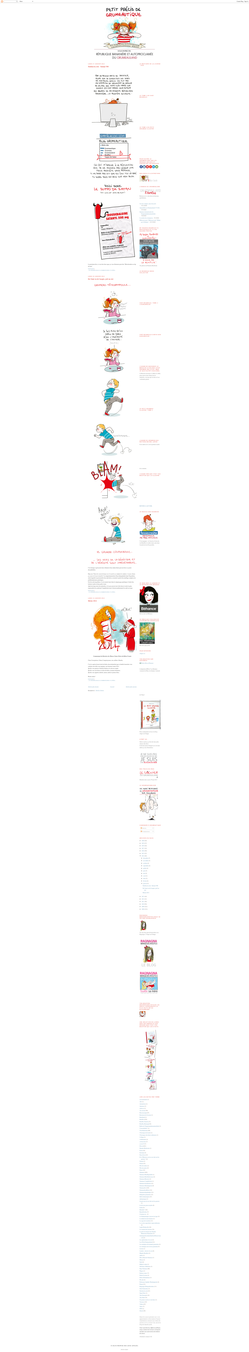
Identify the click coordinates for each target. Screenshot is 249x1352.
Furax (141, 1170)
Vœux (141, 1306)
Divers (141, 1146)
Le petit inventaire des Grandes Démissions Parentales (148, 1232)
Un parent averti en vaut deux (147, 1300)
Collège (142, 1137)
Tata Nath (142, 1297)
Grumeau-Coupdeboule (146, 1181)
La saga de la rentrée (145, 1221)
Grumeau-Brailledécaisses (146, 1177)
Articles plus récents (93, 687)
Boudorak (142, 1117)
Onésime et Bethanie (145, 1266)
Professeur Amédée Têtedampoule (148, 1282)
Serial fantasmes (144, 1289)
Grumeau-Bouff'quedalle (146, 1174)
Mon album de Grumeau (146, 1257)
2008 (143, 909)
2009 (143, 906)
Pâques (141, 1271)
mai (144, 873)
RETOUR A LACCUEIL (146, 506)
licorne (141, 1249)
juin (144, 871)
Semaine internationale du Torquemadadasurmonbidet (147, 213)
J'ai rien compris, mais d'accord (148, 204)
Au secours (142, 1110)
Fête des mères (143, 1166)
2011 (143, 901)
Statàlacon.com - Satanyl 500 (98, 66)
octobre (145, 863)
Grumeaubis (143, 1188)
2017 (143, 848)
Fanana (141, 1161)
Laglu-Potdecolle (144, 1227)
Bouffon (142, 1119)
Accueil (112, 687)
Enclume (142, 1153)
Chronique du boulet (145, 1133)
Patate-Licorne (143, 1275)
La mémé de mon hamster (146, 1219)
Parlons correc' (143, 1273)
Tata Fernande (143, 1295)
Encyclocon (143, 1155)
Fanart (141, 1163)
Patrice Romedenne (145, 1277)
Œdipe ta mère (143, 1264)
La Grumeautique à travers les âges (149, 1216)
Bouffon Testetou (144, 1121)
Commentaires (146, 831)
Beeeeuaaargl (143, 1113)
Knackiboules (143, 1212)
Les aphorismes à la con (146, 1240)
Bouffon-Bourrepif (144, 1124)
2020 (143, 841)
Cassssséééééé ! (144, 1128)
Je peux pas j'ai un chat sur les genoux (150, 1201)
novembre (146, 860)
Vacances (142, 1302)
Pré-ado (142, 1280)
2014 (143, 856)
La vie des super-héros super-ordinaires (150, 1223)
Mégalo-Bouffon (144, 1253)
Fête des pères (143, 1168)
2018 (143, 846)
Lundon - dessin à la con (146, 1251)
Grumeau (142, 1172)
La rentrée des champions (146, 218)
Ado (141, 1102)
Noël (141, 1262)
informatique (143, 1199)
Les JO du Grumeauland (146, 1242)
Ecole (141, 1150)
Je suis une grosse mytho (146, 1205)
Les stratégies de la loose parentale (149, 1246)
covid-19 (142, 1144)
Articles (144, 828)
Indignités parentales (145, 1194)
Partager (91, 268)
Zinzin (141, 1311)
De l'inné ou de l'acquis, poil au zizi (100, 279)
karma (141, 1207)
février (145, 881)
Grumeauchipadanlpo (145, 1192)
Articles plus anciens (131, 687)
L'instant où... (143, 1214)
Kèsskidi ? (142, 1210)
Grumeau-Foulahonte (145, 1183)
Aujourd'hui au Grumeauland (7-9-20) (149, 208)
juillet (145, 868)
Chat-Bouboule (144, 1130)
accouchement (143, 1099)
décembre (146, 858)
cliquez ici (142, 653)
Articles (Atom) (100, 690)
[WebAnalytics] (124, 1348)
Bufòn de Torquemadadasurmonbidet (149, 1126)
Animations (143, 1104)
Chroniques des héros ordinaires (148, 1135)
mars (144, 878)
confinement (143, 1139)
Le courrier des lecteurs (146, 1229)
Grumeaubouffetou (144, 1190)
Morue (141, 1260)
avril (144, 876)
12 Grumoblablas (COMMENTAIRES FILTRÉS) (102, 592)
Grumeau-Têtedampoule (146, 1186)
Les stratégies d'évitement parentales (149, 1244)
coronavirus (143, 1141)
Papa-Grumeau (143, 1269)
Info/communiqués (144, 1197)
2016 (143, 851)
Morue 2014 (92, 601)
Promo (141, 1284)
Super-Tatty (143, 1293)
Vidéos (141, 1304)
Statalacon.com (144, 1291)
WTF (141, 1308)
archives (142, 1108)
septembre (146, 866)
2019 (143, 843)
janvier (145, 883)
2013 (143, 896)
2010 (143, 904)
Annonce (142, 1106)
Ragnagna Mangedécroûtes (147, 1286)
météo (141, 1255)
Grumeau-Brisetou (144, 1179)
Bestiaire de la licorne (145, 1115)
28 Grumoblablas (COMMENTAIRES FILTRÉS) (102, 270)
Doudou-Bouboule (144, 1148)
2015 (143, 853)
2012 (143, 899)
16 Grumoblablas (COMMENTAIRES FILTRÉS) (102, 680)
